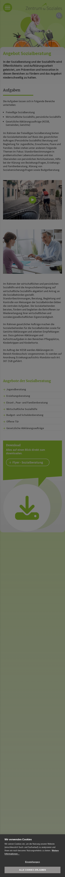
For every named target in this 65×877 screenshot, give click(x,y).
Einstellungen (32, 862)
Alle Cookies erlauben (32, 870)
